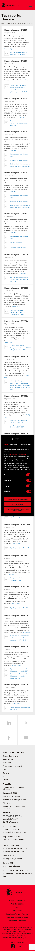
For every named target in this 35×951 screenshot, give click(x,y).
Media (5, 770)
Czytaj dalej (8, 49)
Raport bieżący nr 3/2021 (15, 132)
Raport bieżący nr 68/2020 (16, 255)
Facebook (8, 737)
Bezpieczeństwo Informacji (17, 914)
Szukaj (5, 780)
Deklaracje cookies (17, 921)
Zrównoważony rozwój (12, 766)
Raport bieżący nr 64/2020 (16, 396)
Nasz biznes (8, 760)
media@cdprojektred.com (15, 849)
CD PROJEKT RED (10, 5)
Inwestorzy (7, 763)
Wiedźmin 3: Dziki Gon (12, 796)
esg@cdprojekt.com (13, 866)
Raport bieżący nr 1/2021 (15, 214)
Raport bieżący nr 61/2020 (16, 556)
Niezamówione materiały (17, 917)
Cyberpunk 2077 (10, 793)
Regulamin (17, 907)
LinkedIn (8, 722)
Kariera (6, 773)
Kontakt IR (17, 911)
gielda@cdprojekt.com (14, 851)
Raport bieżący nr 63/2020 (16, 434)
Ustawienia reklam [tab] (25, 444)
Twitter (26, 722)
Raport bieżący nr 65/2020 (16, 357)
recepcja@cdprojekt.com (15, 832)
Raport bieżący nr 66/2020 (16, 321)
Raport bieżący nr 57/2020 (16, 685)
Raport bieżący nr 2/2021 (15, 173)
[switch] (28, 480)
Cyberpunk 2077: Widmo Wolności (13, 789)
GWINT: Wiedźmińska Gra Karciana (14, 808)
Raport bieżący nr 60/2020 (16, 587)
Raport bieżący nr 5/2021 (15, 61)
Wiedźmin (7, 803)
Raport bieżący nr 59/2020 (16, 616)
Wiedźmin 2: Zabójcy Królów (15, 800)
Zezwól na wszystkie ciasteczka (17, 499)
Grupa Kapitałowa (10, 756)
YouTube (26, 737)
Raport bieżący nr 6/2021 (15, 30)
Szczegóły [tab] (13, 444)
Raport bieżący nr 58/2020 (16, 647)
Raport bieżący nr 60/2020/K (17, 525)
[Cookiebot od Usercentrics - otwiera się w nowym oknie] (11, 439)
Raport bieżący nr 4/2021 (15, 99)
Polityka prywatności (17, 901)
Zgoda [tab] (6, 444)
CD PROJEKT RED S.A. (12, 816)
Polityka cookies (17, 904)
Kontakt (6, 776)
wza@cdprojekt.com (13, 859)
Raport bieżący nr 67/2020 (16, 288)
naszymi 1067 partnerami (17, 454)
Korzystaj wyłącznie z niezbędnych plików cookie (18, 509)
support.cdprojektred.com (14, 840)
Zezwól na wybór (17, 504)
